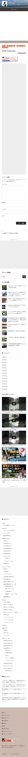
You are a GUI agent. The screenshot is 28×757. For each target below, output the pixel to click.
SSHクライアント (7, 666)
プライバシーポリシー (8, 734)
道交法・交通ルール (8, 581)
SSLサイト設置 (7, 668)
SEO (5, 540)
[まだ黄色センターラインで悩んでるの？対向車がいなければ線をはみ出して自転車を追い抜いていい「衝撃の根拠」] (14, 471)
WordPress (4, 538)
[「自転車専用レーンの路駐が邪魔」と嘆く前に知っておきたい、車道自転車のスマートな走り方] (14, 454)
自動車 (3, 628)
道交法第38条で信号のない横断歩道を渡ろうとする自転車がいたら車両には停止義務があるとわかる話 (17, 320)
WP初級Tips (6, 553)
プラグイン (6, 556)
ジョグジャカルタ (7, 619)
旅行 (3, 600)
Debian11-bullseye (7, 643)
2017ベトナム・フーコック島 (10, 612)
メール (4, 209)
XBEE (5, 630)
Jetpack (6, 558)
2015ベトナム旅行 (7, 604)
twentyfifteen (6, 543)
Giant (5, 568)
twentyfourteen (7, 545)
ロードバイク (5, 566)
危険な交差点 (8, 586)
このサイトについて (7, 731)
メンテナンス (6, 574)
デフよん (11, 3)
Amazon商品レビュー (8, 525)
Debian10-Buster (7, 640)
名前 (3, 202)
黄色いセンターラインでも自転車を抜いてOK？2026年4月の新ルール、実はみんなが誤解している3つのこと (17, 294)
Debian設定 (6, 648)
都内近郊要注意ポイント (9, 584)
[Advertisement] (14, 26)
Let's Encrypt (8, 670)
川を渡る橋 (7, 591)
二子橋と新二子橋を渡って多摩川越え (16, 337)
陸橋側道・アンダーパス (10, 593)
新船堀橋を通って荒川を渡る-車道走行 (16, 331)
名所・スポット (8, 588)
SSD (6, 655)
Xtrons (5, 632)
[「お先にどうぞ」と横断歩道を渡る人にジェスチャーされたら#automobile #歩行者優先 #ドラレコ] (14, 420)
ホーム (4, 712)
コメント (4, 184)
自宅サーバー (5, 638)
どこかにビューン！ (8, 622)
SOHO (3, 528)
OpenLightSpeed (7, 663)
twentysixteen (6, 551)
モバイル (5, 533)
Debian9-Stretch (7, 645)
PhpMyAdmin (8, 652)
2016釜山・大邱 (7, 609)
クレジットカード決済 (8, 530)
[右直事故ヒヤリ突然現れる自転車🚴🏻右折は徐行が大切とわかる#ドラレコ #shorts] (14, 437)
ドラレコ (5, 635)
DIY (3, 523)
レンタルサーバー (7, 561)
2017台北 (6, 614)
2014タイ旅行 (7, 602)
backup (6, 650)
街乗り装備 (6, 579)
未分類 (3, 625)
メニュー (15, 9)
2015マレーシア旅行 (8, 607)
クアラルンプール (7, 617)
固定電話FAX (6, 535)
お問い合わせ (6, 728)
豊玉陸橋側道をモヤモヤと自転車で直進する (11, 689)
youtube (5, 571)
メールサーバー (8, 660)
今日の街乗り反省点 (8, 576)
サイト (3, 215)
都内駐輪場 (6, 596)
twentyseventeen (7, 548)
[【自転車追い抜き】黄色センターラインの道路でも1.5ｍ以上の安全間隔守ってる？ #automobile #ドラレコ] (14, 404)
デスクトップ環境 (9, 657)
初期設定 (5, 563)
